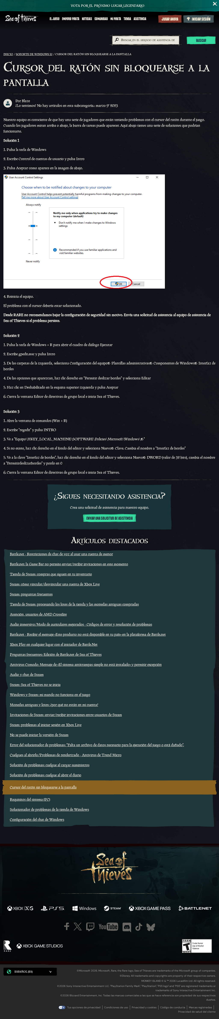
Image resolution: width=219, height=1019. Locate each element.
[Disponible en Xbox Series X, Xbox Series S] (20, 909)
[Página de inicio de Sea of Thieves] (21, 19)
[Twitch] (90, 927)
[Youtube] (108, 926)
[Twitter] (77, 926)
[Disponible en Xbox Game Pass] (150, 909)
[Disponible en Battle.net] (195, 909)
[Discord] (127, 927)
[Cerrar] (215, 4)
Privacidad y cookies (144, 1007)
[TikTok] (139, 927)
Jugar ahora (170, 19)
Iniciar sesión (201, 19)
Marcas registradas (200, 1007)
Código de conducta (172, 1007)
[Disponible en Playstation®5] (52, 909)
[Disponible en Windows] (84, 909)
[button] (30, 972)
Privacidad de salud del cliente (197, 1011)
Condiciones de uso (116, 1007)
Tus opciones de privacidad (84, 1007)
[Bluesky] (150, 927)
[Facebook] (67, 926)
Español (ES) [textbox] (24, 971)
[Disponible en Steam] (113, 909)
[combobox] (146, 40)
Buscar (201, 40)
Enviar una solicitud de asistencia (109, 518)
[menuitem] (54, 18)
